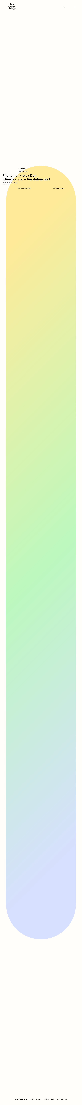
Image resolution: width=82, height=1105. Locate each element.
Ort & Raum (62, 1099)
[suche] (64, 7)
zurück (22, 168)
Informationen (21, 1099)
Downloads (49, 1099)
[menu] (74, 7)
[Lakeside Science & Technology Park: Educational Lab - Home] (12, 6)
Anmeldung (36, 1099)
